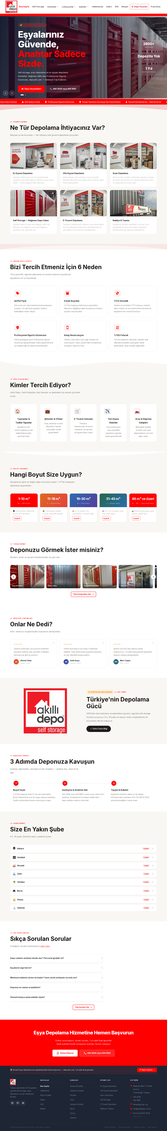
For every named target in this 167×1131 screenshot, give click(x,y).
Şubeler (84, 7)
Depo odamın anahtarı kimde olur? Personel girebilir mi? (56, 958)
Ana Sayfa (24, 6)
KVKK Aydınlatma (124, 1127)
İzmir (72, 1100)
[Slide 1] (21, 94)
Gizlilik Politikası (110, 1127)
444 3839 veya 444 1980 (97, 1053)
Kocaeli (73, 1095)
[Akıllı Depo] (23, 1082)
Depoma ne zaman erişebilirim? (56, 987)
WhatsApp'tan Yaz (140, 1104)
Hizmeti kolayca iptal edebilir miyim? (56, 997)
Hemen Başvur (65, 1053)
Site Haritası (152, 1127)
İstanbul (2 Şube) (77, 1091)
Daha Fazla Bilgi (98, 729)
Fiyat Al (17, 518)
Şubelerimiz (57, 84)
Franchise (155, 6)
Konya (72, 1113)
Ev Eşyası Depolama (108, 1086)
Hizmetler (53, 7)
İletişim (125, 6)
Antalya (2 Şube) (76, 1104)
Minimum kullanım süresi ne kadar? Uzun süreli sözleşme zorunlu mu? (56, 977)
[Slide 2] (24, 94)
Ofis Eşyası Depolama (109, 1091)
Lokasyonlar (69, 7)
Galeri (109, 6)
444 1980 (136, 1100)
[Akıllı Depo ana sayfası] (11, 6)
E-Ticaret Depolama (108, 1104)
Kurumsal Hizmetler (32, 84)
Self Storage (38, 6)
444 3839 (137, 1097)
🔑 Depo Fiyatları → (147, 1070)
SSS (117, 6)
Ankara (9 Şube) (76, 1086)
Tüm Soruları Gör (83, 1007)
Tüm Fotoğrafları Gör (83, 594)
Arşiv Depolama (106, 1095)
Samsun (73, 1118)
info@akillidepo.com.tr (142, 1109)
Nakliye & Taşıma (107, 1109)
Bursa (72, 1109)
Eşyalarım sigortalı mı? (56, 968)
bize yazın (45, 946)
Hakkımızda (97, 6)
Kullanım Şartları (139, 1127)
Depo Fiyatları (139, 6)
